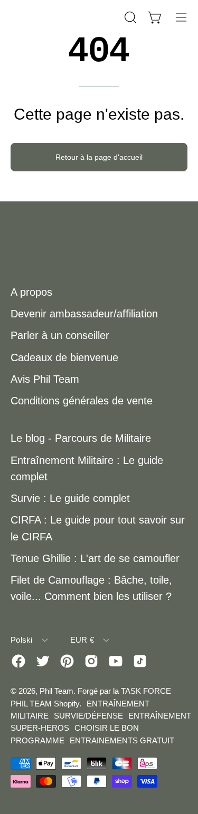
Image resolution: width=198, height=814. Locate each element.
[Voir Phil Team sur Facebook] (18, 661)
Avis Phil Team (45, 379)
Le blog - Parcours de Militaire (81, 438)
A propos (31, 292)
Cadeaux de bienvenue (64, 357)
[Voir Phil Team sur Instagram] (91, 661)
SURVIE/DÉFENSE (88, 715)
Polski (22, 639)
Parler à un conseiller (60, 335)
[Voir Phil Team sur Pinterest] (67, 661)
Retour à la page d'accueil (99, 157)
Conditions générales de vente (82, 400)
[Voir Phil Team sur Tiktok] (140, 661)
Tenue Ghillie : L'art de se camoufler (95, 558)
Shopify (66, 703)
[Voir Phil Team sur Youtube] (116, 661)
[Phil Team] (63, 17)
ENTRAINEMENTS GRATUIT (122, 740)
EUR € (82, 639)
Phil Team (56, 690)
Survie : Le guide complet (70, 498)
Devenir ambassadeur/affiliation (84, 313)
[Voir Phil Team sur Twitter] (43, 661)
